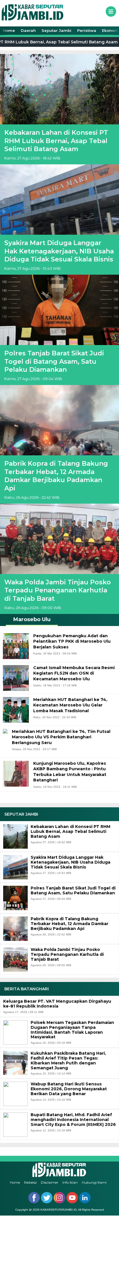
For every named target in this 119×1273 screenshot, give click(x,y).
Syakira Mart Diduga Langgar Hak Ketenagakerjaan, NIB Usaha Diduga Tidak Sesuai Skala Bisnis (59, 251)
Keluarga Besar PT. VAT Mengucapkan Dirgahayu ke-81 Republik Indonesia (57, 1004)
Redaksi (30, 1182)
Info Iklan (70, 1182)
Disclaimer (49, 1182)
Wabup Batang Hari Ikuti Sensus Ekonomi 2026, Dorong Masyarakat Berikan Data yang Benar (69, 1089)
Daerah (28, 30)
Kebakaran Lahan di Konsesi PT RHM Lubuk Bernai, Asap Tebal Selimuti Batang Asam (56, 141)
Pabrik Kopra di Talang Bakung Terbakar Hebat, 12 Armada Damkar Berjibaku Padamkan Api (56, 476)
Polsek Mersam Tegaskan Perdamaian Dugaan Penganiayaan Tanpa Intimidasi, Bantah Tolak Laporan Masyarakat (72, 1029)
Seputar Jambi (56, 30)
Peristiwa (86, 30)
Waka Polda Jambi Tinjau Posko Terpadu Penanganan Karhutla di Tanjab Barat (57, 590)
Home (9, 30)
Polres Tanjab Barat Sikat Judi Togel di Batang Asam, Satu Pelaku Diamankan (54, 361)
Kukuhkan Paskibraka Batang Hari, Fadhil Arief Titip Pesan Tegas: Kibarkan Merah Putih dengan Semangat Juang (68, 1060)
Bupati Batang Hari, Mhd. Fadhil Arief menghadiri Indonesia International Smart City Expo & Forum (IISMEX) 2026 (73, 1119)
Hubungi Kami (94, 1182)
